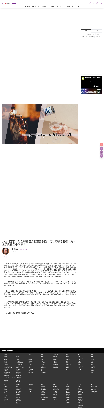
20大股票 (43, 362)
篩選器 (79, 362)
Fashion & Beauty (30, 6)
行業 (42, 361)
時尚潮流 (5, 381)
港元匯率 (18, 392)
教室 (67, 369)
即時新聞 (30, 361)
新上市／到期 (68, 367)
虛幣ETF (30, 391)
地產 (67, 384)
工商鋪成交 (68, 392)
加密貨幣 (31, 384)
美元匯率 (18, 394)
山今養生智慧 (19, 374)
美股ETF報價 (80, 369)
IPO (41, 370)
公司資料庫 (43, 372)
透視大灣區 (31, 372)
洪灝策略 (5, 370)
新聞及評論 (55, 364)
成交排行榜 (68, 391)
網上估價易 (68, 399)
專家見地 (43, 394)
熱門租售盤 (68, 389)
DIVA (86, 36)
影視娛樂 (80, 394)
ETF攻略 (17, 359)
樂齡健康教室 (6, 369)
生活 (83, 36)
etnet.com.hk (7, 350)
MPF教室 (55, 397)
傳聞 (29, 366)
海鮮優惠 (80, 407)
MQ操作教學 (18, 377)
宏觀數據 (93, 359)
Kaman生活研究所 (7, 366)
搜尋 (29, 370)
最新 (86, 31)
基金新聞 (43, 388)
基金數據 (43, 396)
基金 (42, 384)
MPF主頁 (55, 386)
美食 (79, 396)
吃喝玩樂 (18, 369)
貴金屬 (17, 396)
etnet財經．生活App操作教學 (9, 378)
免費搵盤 (68, 402)
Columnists (75, 6)
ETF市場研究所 (81, 358)
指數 (42, 359)
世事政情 (80, 389)
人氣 (97, 31)
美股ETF (80, 367)
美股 (92, 354)
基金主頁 (43, 386)
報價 (79, 361)
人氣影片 (18, 356)
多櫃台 (42, 374)
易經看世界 (18, 372)
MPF (54, 384)
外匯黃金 (18, 384)
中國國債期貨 (56, 358)
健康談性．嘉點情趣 (20, 367)
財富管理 (80, 391)
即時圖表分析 (56, 366)
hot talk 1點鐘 (6, 358)
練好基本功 (18, 375)
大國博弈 (5, 362)
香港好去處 (98, 36)
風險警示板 (6, 399)
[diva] (18, 3)
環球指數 (93, 358)
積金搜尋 (55, 392)
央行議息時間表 (19, 400)
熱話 (79, 388)
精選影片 (99, 89)
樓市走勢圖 (68, 394)
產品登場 (43, 392)
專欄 (79, 402)
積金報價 (55, 391)
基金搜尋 (43, 391)
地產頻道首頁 (68, 386)
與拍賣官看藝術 (7, 372)
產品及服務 (18, 381)
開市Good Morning (19, 358)
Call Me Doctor (19, 364)
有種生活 (18, 380)
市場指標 (18, 399)
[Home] (7, 3)
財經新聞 (89, 34)
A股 (4, 384)
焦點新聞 (30, 359)
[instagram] (97, 3)
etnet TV (83, 34)
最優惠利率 (18, 404)
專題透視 (98, 34)
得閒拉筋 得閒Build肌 (8, 367)
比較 (79, 364)
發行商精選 (68, 366)
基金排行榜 (43, 389)
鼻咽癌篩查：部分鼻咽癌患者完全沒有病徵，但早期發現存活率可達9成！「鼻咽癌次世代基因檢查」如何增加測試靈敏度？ (91, 92)
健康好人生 (91, 36)
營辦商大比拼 (56, 389)
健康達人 (18, 370)
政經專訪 (5, 361)
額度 (4, 388)
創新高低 (93, 367)
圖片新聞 (30, 364)
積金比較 (55, 394)
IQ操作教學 (6, 380)
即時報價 (43, 358)
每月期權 (55, 361)
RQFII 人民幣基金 (44, 397)
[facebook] (93, 3)
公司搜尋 (5, 404)
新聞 (30, 354)
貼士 (29, 367)
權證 (67, 354)
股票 (42, 354)
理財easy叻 (31, 374)
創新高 (42, 364)
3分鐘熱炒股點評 (19, 362)
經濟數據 (18, 397)
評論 (93, 34)
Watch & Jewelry (43, 6)
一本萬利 (18, 361)
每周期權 (55, 362)
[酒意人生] (5, 251)
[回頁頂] (101, 156)
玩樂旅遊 (80, 397)
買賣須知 (68, 397)
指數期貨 (55, 356)
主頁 (29, 356)
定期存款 (18, 389)
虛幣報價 (30, 389)
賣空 (42, 366)
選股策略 (93, 369)
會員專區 (80, 400)
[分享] (7, 257)
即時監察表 (55, 367)
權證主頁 (68, 356)
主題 (79, 359)
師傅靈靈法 (6, 374)
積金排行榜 (55, 396)
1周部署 (5, 359)
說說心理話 (18, 366)
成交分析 (68, 362)
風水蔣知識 (6, 364)
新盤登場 (68, 388)
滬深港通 (5, 389)
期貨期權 (55, 354)
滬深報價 (5, 391)
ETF (79, 354)
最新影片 (5, 356)
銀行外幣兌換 (19, 391)
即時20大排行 (68, 364)
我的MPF (55, 399)
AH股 (42, 369)
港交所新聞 (31, 369)
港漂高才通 (80, 399)
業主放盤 (68, 400)
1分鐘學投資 (6, 375)
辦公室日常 (80, 392)
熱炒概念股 (43, 367)
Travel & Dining (65, 6)
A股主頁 (5, 386)
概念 (92, 364)
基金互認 (43, 399)
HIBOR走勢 (18, 402)
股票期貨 (55, 359)
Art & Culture (54, 6)
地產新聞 (68, 396)
